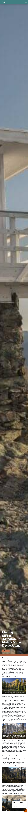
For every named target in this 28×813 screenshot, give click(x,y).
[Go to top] (25, 810)
